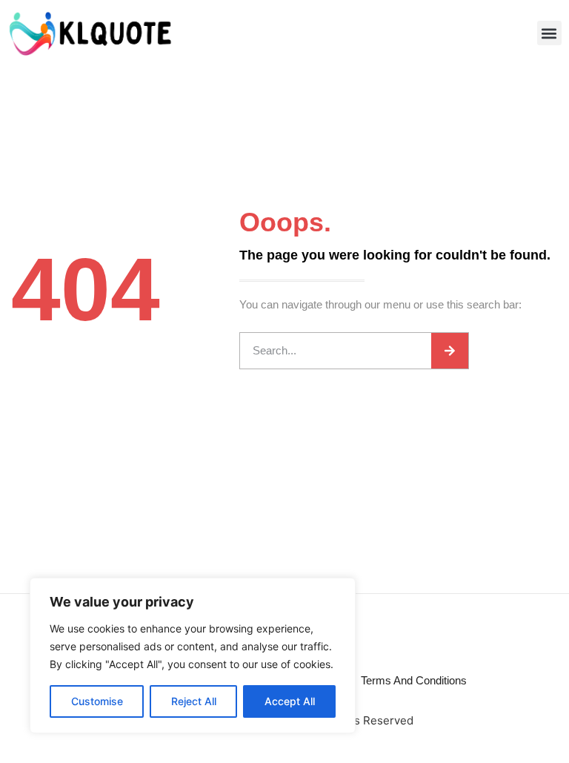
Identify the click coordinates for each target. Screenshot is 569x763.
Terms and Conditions (414, 680)
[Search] (449, 351)
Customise (97, 701)
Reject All (193, 701)
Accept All (289, 701)
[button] (549, 33)
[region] (193, 655)
